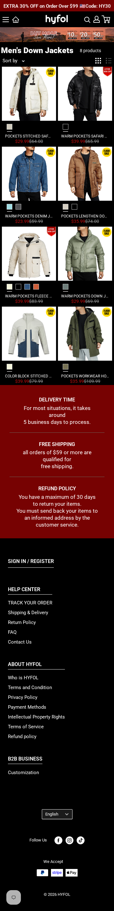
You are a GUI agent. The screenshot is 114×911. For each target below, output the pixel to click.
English (51, 814)
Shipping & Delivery (28, 612)
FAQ (12, 632)
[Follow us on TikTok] (81, 840)
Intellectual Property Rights (36, 717)
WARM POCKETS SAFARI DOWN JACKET (85, 136)
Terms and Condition (30, 687)
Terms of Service (26, 727)
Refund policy (22, 736)
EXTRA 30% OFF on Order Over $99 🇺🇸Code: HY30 (57, 6)
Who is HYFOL (23, 678)
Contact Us (20, 642)
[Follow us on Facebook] (58, 840)
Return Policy (22, 622)
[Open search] (87, 19)
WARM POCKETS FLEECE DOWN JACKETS (29, 296)
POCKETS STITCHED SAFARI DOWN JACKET (29, 136)
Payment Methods (27, 707)
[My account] (96, 19)
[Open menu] (6, 19)
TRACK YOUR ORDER (30, 603)
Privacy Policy (22, 697)
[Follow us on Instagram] (69, 840)
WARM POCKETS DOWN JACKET (85, 296)
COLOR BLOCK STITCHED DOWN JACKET (29, 376)
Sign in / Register (31, 561)
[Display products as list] (108, 61)
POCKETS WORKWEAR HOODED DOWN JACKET (85, 376)
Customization (23, 772)
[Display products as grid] (98, 61)
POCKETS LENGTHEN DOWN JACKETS (85, 216)
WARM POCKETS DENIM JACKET (29, 216)
